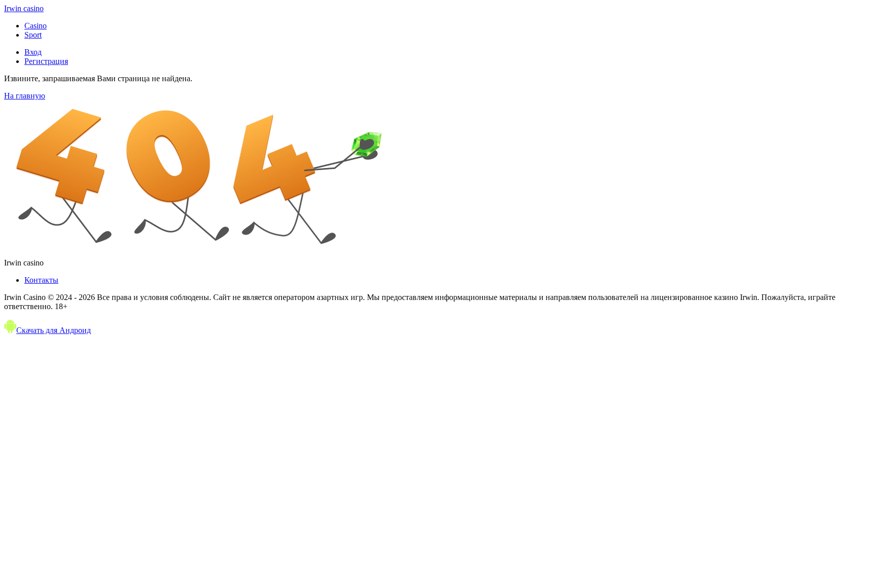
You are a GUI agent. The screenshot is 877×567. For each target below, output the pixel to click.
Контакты (41, 280)
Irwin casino (24, 8)
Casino (35, 25)
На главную (24, 95)
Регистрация (46, 61)
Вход (33, 52)
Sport (33, 34)
